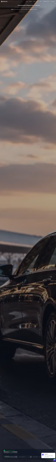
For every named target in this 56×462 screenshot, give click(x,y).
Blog (34, 1)
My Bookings (52, 1)
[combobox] (11, 457)
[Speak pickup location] (16, 457)
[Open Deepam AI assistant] (54, 460)
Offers (41, 1)
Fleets (37, 1)
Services (30, 1)
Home (27, 1)
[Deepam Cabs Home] (4, 1)
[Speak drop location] (31, 457)
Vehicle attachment (46, 1)
